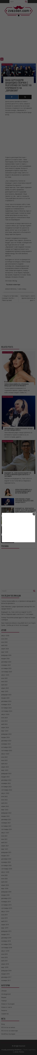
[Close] (34, 514)
